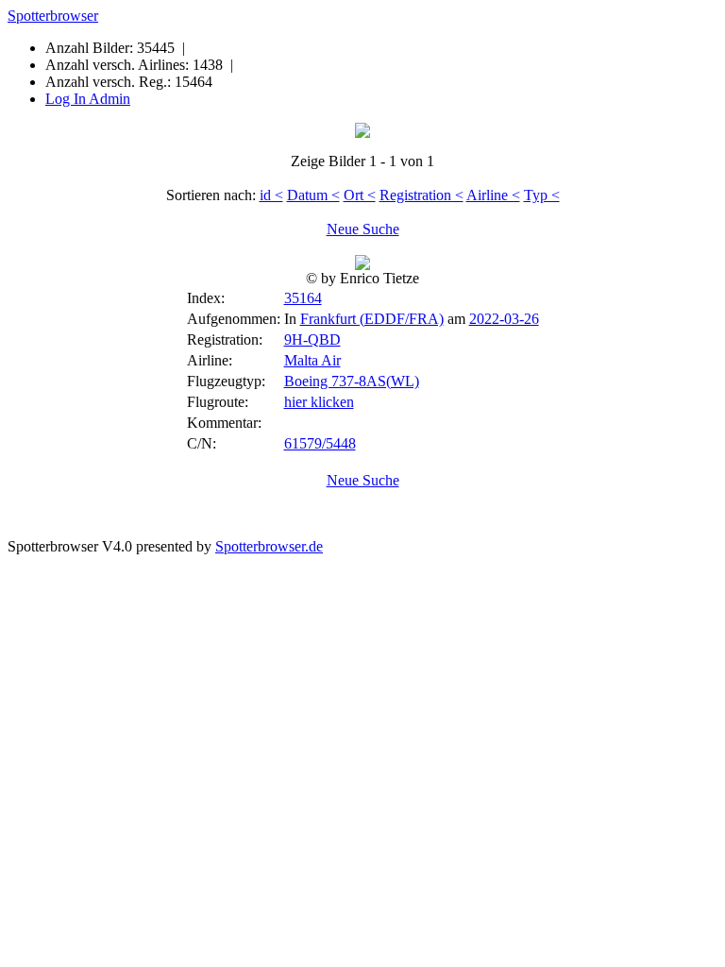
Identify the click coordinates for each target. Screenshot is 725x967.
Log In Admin (87, 99)
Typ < (542, 195)
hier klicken (319, 402)
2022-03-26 (504, 319)
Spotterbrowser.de (269, 546)
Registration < (421, 195)
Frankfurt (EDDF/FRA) (372, 319)
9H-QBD (312, 339)
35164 (303, 298)
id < (271, 195)
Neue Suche (363, 229)
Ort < (360, 195)
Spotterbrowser (53, 16)
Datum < (313, 195)
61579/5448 (320, 443)
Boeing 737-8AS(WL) (351, 381)
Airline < (493, 195)
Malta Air (312, 360)
